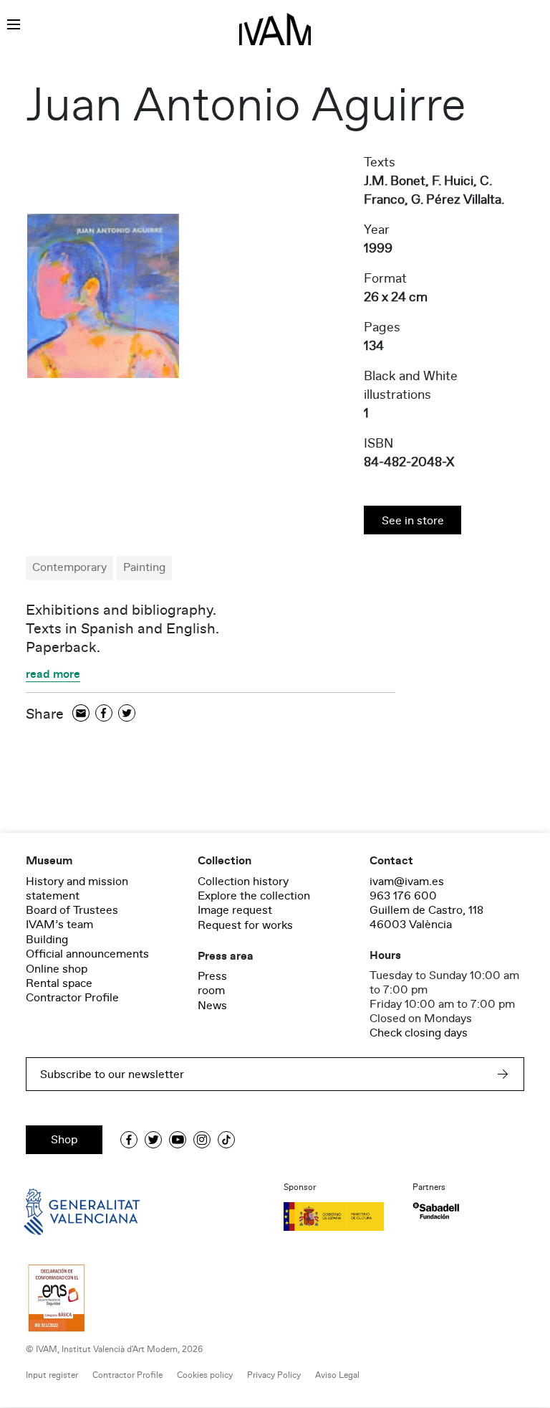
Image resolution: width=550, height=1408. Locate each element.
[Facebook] (103, 714)
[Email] (80, 714)
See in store (413, 521)
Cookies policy (205, 1375)
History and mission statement (77, 888)
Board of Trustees (72, 910)
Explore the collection (254, 896)
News (212, 1005)
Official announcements (87, 954)
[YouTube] (177, 1139)
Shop (64, 1140)
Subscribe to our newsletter (112, 1074)
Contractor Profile (72, 998)
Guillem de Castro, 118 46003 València (426, 917)
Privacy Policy (274, 1375)
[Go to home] (61, 1211)
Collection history (243, 881)
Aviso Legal (337, 1375)
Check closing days (419, 1033)
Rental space (59, 983)
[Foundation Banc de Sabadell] (435, 1211)
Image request (235, 910)
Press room (212, 983)
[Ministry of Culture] (339, 1216)
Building (47, 939)
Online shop (56, 969)
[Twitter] (126, 714)
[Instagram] (202, 1139)
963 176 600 (403, 896)
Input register (52, 1375)
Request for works (245, 925)
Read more (53, 674)
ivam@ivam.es (407, 881)
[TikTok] (226, 1139)
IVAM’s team (59, 924)
